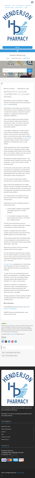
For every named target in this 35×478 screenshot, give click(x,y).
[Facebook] (32, 2)
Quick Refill (28, 5)
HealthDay (12, 334)
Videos (20, 74)
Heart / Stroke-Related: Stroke (9, 355)
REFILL (17, 47)
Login (25, 7)
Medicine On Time (5, 426)
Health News (9, 74)
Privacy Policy (5, 439)
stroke (5, 104)
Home (8, 58)
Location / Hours (9, 7)
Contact (3, 431)
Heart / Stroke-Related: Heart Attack (11, 352)
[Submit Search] (29, 70)
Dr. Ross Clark (26, 138)
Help (13, 5)
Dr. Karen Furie (8, 264)
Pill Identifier (19, 5)
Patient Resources (16, 58)
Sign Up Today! (19, 7)
